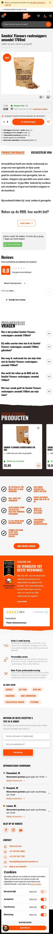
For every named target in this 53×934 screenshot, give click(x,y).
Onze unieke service (26, 546)
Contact (9, 689)
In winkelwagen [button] (38, 465)
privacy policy (35, 884)
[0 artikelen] (3, 16)
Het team (22, 689)
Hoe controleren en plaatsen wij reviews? (19, 262)
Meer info (33, 892)
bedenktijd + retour (16, 130)
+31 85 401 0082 (17, 851)
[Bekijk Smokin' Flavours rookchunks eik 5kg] (22, 446)
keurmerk (15, 135)
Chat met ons (15, 846)
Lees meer (22, 601)
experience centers (40, 109)
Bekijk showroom (14, 780)
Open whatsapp (14, 244)
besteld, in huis (15, 133)
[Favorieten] (38, 16)
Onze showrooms (28, 695)
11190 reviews (39, 612)
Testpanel (34, 702)
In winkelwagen (28, 122)
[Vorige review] (4, 292)
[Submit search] (48, 24)
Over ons (37, 689)
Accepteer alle (25, 928)
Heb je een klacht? (17, 867)
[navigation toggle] (49, 16)
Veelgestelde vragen (15, 702)
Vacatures (10, 695)
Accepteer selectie (25, 922)
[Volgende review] (49, 292)
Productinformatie (13, 152)
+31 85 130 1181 (17, 856)
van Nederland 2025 (18, 140)
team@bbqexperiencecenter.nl (23, 861)
